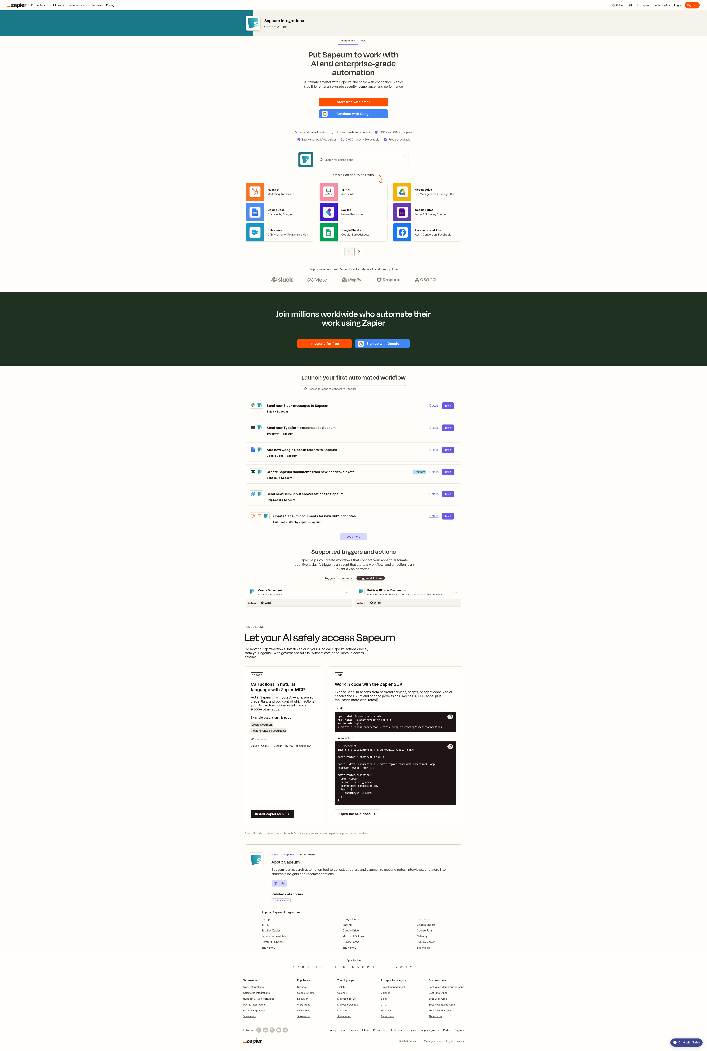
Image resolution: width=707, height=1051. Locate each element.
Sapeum (289, 854)
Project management (393, 986)
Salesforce (423, 919)
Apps (275, 854)
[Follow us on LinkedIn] (265, 1030)
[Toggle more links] (281, 947)
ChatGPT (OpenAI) (273, 941)
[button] (353, 113)
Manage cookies (433, 1041)
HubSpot (267, 919)
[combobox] (361, 159)
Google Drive (351, 930)
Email (384, 998)
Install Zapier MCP (269, 814)
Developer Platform (359, 1030)
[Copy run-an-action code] (450, 746)
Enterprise (397, 1030)
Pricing (333, 1030)
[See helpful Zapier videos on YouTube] (278, 1030)
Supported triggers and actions (353, 551)
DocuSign (302, 998)
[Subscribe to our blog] (285, 1030)
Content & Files (275, 27)
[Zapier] (17, 5)
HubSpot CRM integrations (258, 998)
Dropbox (302, 986)
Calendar (386, 992)
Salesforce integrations (256, 992)
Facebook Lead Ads (274, 936)
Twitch (341, 986)
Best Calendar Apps (440, 1010)
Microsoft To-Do (346, 998)
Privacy (459, 1041)
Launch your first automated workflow (354, 377)
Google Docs (351, 919)
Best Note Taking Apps (442, 1004)
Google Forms (425, 930)
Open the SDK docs (354, 814)
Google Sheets (426, 924)
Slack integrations (253, 986)
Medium (342, 1010)
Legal (449, 1041)
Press (376, 1030)
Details (434, 405)
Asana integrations (254, 1010)
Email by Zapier (271, 930)
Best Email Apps (438, 992)
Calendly (422, 936)
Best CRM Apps (438, 998)
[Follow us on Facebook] (258, 1030)
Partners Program (453, 1030)
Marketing (386, 1010)
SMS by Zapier (426, 941)
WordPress (303, 1004)
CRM (384, 1004)
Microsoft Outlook (353, 936)
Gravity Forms (351, 941)
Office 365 (303, 1010)
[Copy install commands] (450, 717)
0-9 (293, 967)
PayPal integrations (254, 1004)
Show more (249, 1016)
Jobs (385, 1030)
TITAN (265, 924)
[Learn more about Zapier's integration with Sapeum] (256, 859)
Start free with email (353, 102)
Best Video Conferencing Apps (446, 986)
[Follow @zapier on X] (272, 1030)
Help (282, 883)
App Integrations (430, 1030)
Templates (412, 1030)
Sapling (347, 924)
